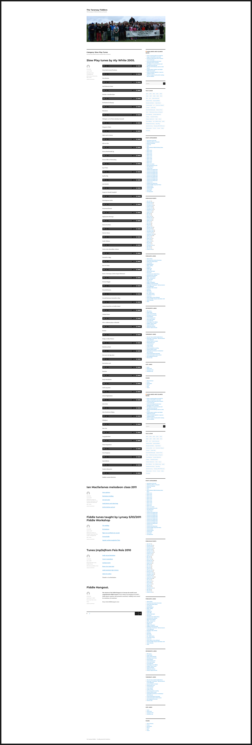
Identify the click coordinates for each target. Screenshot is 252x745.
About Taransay (150, 380)
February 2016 (150, 202)
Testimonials (149, 128)
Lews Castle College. (151, 319)
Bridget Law (149, 268)
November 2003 (150, 245)
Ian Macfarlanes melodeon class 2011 (112, 487)
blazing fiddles (92, 565)
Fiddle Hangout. (98, 587)
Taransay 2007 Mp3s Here (152, 176)
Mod (156, 119)
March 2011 (149, 216)
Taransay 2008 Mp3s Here (152, 177)
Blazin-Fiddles (150, 265)
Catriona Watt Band (151, 271)
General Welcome (157, 114)
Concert (147, 107)
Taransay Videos (150, 187)
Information (149, 383)
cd (153, 105)
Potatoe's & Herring (150, 123)
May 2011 (149, 214)
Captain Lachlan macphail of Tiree (111, 540)
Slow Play (158, 123)
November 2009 (150, 231)
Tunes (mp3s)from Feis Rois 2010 (109, 550)
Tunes (90, 77)
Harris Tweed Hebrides (151, 313)
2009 (158, 96)
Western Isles (149, 357)
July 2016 (149, 201)
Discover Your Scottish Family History (155, 337)
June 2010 (149, 223)
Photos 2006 (149, 155)
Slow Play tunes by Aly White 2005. (111, 60)
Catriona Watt (149, 105)
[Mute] (136, 66)
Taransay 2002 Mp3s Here (152, 169)
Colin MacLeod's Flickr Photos (153, 274)
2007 (151, 96)
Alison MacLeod (155, 98)
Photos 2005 (149, 154)
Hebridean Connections (152, 315)
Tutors (148, 387)
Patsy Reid (149, 290)
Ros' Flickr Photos (150, 293)
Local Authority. (150, 320)
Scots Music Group (151, 294)
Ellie (147, 112)
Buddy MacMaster (150, 102)
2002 (150, 93)
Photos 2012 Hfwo (150, 164)
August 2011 (149, 212)
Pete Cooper (149, 292)
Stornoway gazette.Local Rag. (153, 348)
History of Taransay (151, 143)
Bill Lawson (149, 311)
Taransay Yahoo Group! (152, 349)
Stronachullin (106, 536)
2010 (88, 565)
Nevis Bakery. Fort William (152, 322)
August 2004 (149, 241)
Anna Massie (149, 263)
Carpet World (149, 312)
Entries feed (149, 368)
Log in (148, 367)
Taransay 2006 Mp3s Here (152, 175)
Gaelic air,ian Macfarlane (108, 555)
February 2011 (150, 217)
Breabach (149, 267)
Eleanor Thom (159, 109)
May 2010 (149, 224)
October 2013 (149, 206)
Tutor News (149, 190)
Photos (148, 385)
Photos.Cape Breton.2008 (152, 165)
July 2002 (149, 248)
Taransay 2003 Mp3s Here (152, 171)
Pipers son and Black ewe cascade (111, 533)
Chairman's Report (160, 105)
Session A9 (149, 296)
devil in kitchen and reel (108, 507)
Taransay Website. (150, 324)
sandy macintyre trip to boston (110, 570)
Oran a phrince (106, 492)
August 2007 (149, 238)
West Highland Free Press (152, 356)
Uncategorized (90, 74)
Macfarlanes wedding (107, 496)
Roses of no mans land (108, 566)
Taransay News (150, 186)
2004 (157, 93)
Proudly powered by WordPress (103, 739)
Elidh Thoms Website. (151, 276)
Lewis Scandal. (150, 345)
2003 (154, 93)
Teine (148, 301)
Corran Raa (153, 107)
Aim (150, 98)
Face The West (150, 279)
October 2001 (149, 249)
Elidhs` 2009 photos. (151, 278)
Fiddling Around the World (152, 283)
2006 (147, 96)
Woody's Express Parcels (152, 327)
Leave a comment (90, 79)
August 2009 (149, 235)
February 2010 (150, 227)
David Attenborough (150, 109)
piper (163, 121)
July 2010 (148, 221)
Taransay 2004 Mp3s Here (152, 172)
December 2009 (150, 230)
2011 (87, 504)
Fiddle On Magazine (151, 282)
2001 (147, 93)
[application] (122, 66)
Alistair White (92, 76)
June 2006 (149, 239)
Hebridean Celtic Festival (152, 287)
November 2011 (150, 209)
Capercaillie (149, 269)
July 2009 (149, 237)
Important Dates (154, 116)
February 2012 (150, 208)
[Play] (104, 66)
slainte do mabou (106, 573)
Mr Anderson (105, 529)
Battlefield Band (150, 264)
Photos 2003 (149, 151)
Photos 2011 (149, 162)
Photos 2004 (149, 153)
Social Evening (149, 125)
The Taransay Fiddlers (97, 10)
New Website (149, 121)
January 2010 (149, 228)
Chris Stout (149, 272)
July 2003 (149, 246)
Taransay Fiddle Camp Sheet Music (154, 184)
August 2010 (149, 220)
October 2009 (149, 232)
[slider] (139, 66)
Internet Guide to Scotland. (152, 341)
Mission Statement (150, 119)
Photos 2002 (149, 150)
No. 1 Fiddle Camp (157, 121)
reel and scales (106, 499)
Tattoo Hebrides (150, 300)
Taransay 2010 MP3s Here (159, 125)
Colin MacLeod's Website (152, 275)
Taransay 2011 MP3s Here (92, 502)
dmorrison (89, 69)
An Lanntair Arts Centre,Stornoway (154, 260)
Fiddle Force (149, 280)
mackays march (106, 562)
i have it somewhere (107, 559)
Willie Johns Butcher (151, 326)
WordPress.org (150, 371)
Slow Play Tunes (90, 72)
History (147, 116)
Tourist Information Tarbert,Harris (154, 355)
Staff (148, 386)
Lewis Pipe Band (150, 344)
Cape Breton (158, 102)
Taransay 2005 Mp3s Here (152, 173)
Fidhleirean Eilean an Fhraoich (156, 112)
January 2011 (149, 219)
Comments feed (150, 370)
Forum (148, 382)
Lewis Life (149, 144)
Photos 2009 (149, 160)
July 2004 (149, 242)
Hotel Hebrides (150, 316)
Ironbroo (149, 289)
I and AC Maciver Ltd (151, 318)
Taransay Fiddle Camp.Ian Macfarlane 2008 (156, 298)
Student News (90, 564)
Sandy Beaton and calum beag (110, 503)
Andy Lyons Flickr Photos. (152, 261)
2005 (88, 76)
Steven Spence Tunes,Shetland (153, 297)
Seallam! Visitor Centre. (152, 323)
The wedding (105, 525)
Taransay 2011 (150, 182)
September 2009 (150, 234)
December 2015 (150, 205)
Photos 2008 (149, 158)
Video (162, 128)
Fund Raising (149, 114)
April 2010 (149, 226)
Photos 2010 (149, 161)
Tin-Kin (154, 128)
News (92, 534)
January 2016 (149, 203)
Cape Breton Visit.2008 (151, 140)
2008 (154, 96)
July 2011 (148, 213)
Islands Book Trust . (151, 342)
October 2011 (149, 210)
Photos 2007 (149, 157)
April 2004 (149, 243)
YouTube (148, 130)
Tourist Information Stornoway (153, 353)
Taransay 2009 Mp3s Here (152, 179)
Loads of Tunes (150, 346)
